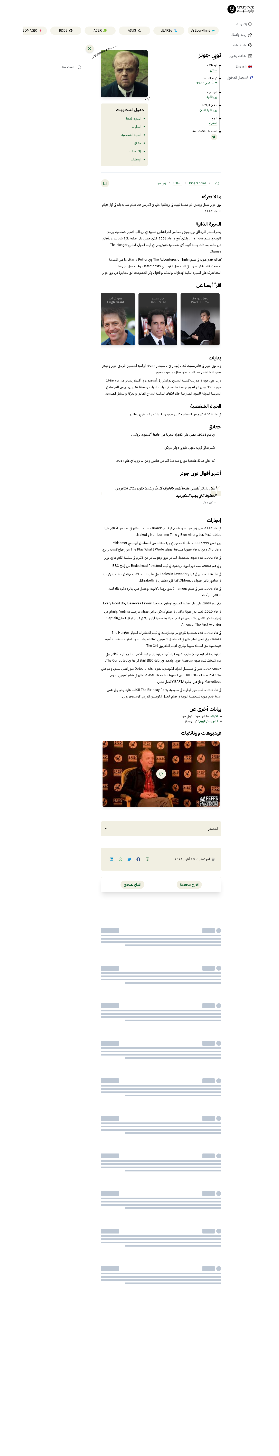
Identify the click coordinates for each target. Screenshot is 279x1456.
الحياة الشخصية (131, 134)
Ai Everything (200, 30)
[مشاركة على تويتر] (129, 859)
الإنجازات (136, 159)
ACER (98, 30)
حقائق (137, 143)
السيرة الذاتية (133, 118)
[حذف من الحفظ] (105, 183)
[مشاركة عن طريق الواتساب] (120, 859)
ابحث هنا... (67, 67)
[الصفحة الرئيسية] (241, 9)
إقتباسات (135, 151)
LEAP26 (166, 30)
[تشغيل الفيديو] (161, 774)
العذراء (213, 123)
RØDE (63, 30)
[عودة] (90, 48)
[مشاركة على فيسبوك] (138, 859)
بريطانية (211, 97)
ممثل (213, 70)
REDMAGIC (28, 30)
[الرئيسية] (217, 183)
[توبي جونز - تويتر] (214, 137)
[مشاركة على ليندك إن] (111, 859)
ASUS (132, 30)
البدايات (136, 126)
